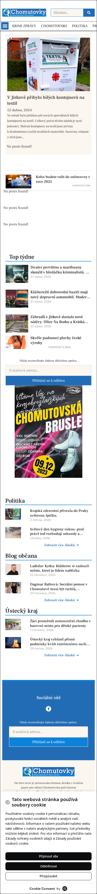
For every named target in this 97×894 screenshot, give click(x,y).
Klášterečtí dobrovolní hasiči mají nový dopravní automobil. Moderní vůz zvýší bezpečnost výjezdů (60, 295)
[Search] (89, 12)
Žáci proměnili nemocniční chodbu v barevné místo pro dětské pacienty (60, 623)
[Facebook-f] (48, 709)
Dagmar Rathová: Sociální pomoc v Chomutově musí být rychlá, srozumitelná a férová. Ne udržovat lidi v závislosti (59, 586)
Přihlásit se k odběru (48, 380)
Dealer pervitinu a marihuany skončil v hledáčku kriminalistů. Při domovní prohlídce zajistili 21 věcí (60, 270)
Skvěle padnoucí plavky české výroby (55, 340)
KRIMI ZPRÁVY (24, 26)
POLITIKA (80, 26)
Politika (15, 501)
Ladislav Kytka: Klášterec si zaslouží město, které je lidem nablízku (59, 568)
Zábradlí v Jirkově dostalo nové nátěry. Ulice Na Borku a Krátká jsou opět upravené (57, 319)
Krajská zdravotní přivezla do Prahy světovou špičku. (59, 513)
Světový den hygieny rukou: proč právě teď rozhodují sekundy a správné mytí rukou (57, 531)
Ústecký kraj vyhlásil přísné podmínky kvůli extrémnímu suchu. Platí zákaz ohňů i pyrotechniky (60, 642)
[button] (5, 26)
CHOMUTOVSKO (54, 26)
